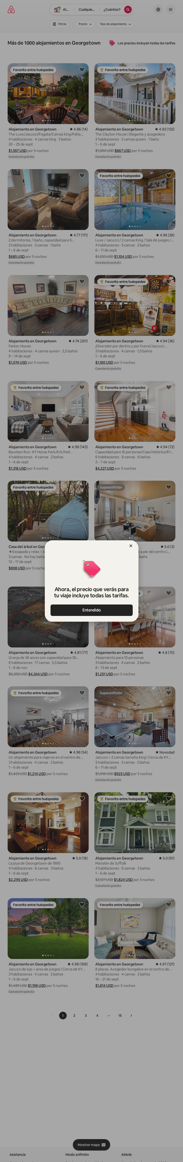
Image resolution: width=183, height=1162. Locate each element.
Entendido (91, 610)
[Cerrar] (131, 546)
